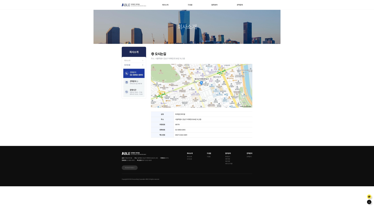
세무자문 (227, 159)
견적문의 (240, 5)
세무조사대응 (228, 163)
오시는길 (189, 159)
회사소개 (165, 5)
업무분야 (214, 5)
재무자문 (227, 161)
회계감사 (227, 157)
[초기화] (249, 89)
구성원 (190, 5)
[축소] (249, 85)
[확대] (249, 82)
